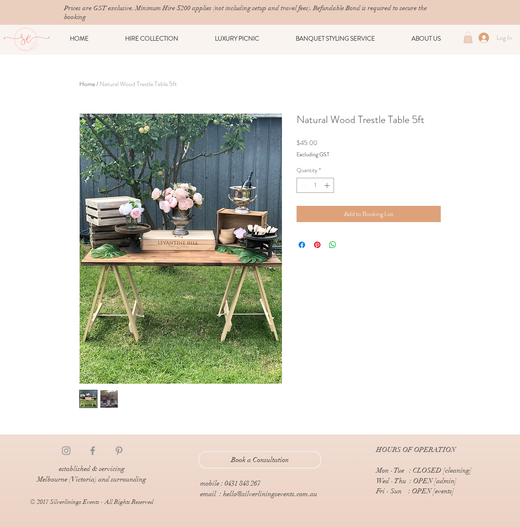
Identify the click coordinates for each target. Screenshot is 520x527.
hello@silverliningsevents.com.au (270, 494)
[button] (152, 38)
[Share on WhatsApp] (333, 245)
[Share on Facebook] (302, 245)
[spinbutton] (315, 185)
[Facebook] (92, 450)
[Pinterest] (119, 450)
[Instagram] (66, 450)
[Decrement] (303, 185)
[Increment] (328, 185)
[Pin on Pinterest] (317, 245)
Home (87, 84)
